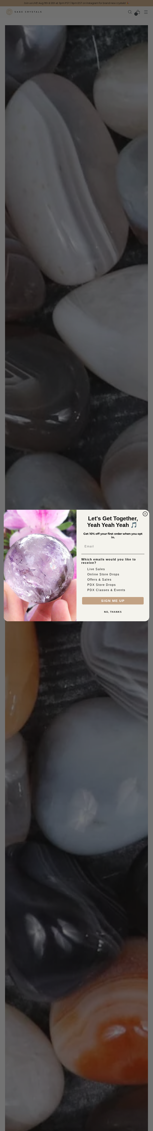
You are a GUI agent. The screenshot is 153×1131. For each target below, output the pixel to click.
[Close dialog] (145, 514)
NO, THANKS (113, 612)
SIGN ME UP (113, 601)
